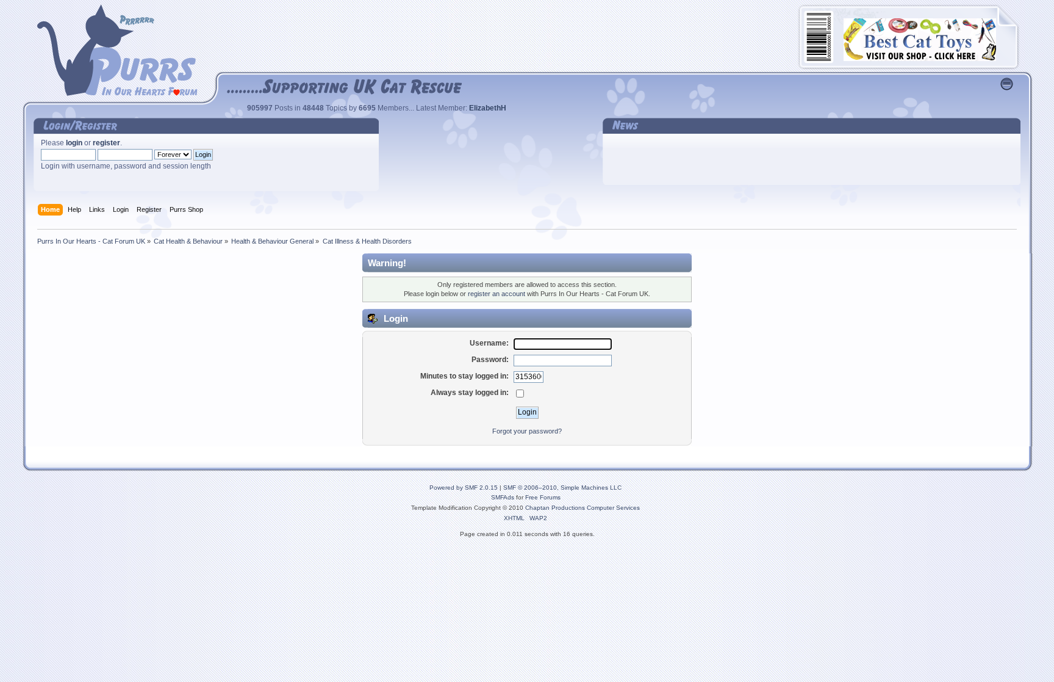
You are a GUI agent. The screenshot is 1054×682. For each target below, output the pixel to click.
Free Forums (543, 497)
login (74, 143)
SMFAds (502, 497)
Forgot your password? (527, 431)
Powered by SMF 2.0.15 (463, 487)
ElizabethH (487, 108)
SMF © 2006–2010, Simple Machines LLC (562, 487)
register (106, 143)
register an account (496, 293)
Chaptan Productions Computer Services (582, 507)
